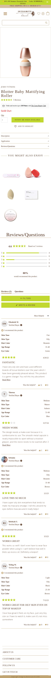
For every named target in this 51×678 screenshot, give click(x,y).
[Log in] (42, 13)
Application (25, 141)
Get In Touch (10, 672)
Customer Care (12, 659)
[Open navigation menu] (5, 13)
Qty (2, 115)
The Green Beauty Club (38, 106)
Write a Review (31, 306)
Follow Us (9, 665)
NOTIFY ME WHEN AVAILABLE (27, 120)
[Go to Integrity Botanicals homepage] (25, 13)
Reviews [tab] (6, 292)
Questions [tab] (19, 292)
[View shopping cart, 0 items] (47, 13)
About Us (8, 652)
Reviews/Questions (8, 146)
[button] (11, 99)
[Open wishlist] (39, 14)
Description (25, 136)
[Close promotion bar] (47, 1)
